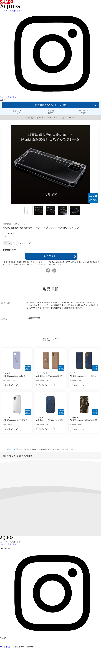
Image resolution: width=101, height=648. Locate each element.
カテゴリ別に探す (50, 112)
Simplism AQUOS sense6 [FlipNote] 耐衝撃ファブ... (49, 420)
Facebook (48, 270)
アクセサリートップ (17, 112)
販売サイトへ (51, 256)
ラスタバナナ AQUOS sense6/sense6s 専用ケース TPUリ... (17, 376)
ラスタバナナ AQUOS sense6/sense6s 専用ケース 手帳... (50, 376)
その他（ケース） (25, 243)
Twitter (54, 270)
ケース (7, 243)
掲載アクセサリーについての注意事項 (17, 456)
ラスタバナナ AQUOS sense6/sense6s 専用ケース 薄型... (84, 376)
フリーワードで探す (83, 112)
